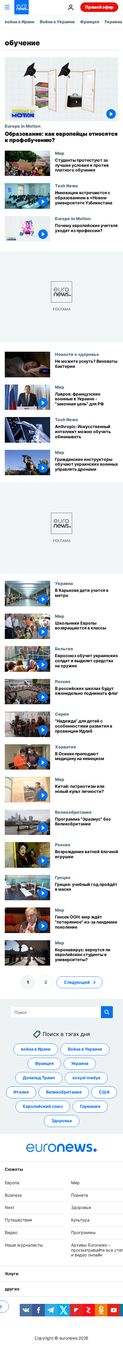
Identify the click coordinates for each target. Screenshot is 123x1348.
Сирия (62, 713)
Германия (90, 1106)
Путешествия (18, 1219)
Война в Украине (57, 21)
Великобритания (73, 812)
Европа (12, 1182)
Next (9, 1207)
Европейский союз (43, 1106)
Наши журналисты (24, 1244)
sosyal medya (86, 1077)
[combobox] (61, 1012)
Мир (59, 153)
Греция (62, 877)
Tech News (66, 185)
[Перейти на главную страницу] (21, 7)
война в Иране (20, 21)
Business (13, 1195)
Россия (62, 681)
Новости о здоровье (77, 354)
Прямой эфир (99, 7)
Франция (89, 21)
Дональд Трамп (39, 1077)
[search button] (107, 1012)
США (104, 1092)
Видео (11, 1232)
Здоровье (61, 1120)
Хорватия (65, 746)
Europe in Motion (23, 125)
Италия (21, 1092)
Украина (113, 21)
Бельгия (64, 648)
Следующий (77, 982)
